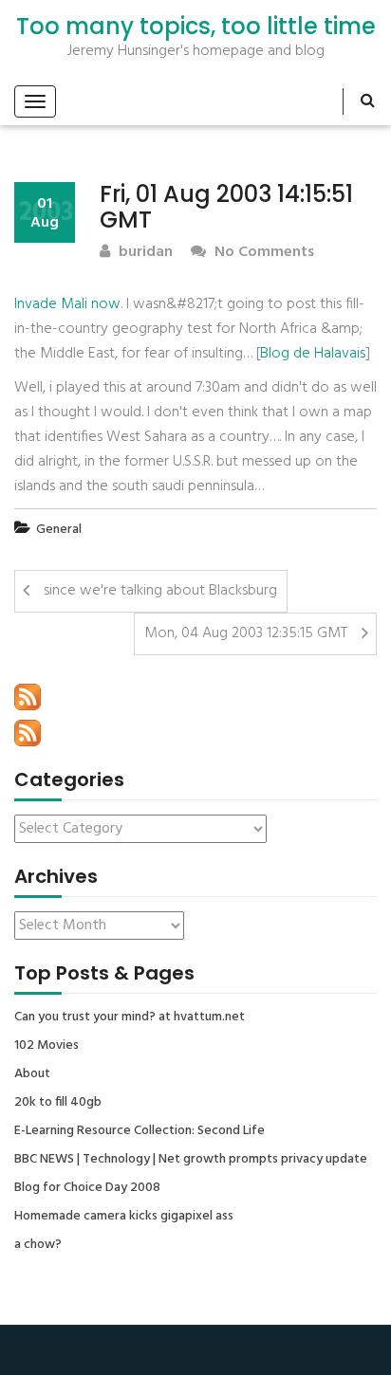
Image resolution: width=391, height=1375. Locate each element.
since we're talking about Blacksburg (160, 590)
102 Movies (46, 1045)
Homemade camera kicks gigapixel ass (123, 1216)
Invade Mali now (67, 304)
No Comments (262, 253)
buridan (144, 253)
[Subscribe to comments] (27, 733)
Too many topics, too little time (196, 26)
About (32, 1074)
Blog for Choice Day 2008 (87, 1188)
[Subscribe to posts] (27, 697)
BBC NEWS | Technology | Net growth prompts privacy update (190, 1159)
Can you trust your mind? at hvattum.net (129, 1017)
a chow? (38, 1245)
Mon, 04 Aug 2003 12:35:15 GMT (245, 633)
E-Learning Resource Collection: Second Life (139, 1131)
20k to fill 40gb (58, 1102)
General (59, 530)
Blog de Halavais (312, 353)
